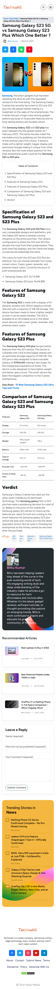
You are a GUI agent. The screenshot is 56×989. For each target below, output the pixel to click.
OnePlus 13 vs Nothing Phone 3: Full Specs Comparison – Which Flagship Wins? (35, 705)
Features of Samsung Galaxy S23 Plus (27, 186)
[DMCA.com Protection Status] (28, 973)
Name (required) (14, 736)
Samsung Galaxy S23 (30, 538)
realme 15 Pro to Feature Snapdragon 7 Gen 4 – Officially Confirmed (28, 840)
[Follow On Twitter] (20, 953)
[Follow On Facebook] (12, 953)
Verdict (11, 199)
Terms (46, 960)
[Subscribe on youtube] (36, 953)
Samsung (21, 538)
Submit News (33, 960)
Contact (19, 960)
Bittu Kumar (13, 41)
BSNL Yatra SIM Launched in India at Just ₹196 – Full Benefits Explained (29, 856)
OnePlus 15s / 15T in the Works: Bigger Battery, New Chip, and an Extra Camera (29, 889)
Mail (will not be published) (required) (25, 746)
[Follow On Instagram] (28, 953)
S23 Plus (14, 537)
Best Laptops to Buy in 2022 (35, 647)
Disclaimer (12, 966)
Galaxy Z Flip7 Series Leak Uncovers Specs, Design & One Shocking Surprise (28, 873)
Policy (23, 966)
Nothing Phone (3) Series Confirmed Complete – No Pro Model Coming (28, 823)
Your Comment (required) (19, 757)
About (9, 960)
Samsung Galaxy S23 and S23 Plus (46, 537)
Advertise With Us (39, 966)
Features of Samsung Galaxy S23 (25, 181)
